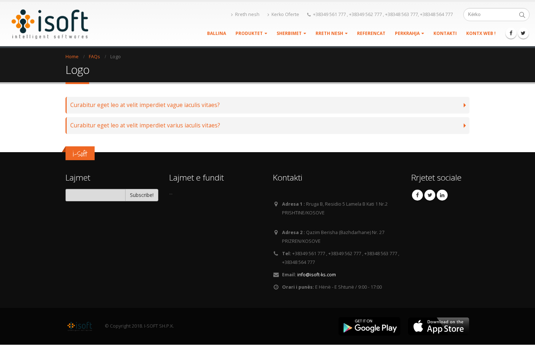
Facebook (417, 195)
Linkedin (442, 195)
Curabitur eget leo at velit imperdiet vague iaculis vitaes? (145, 105)
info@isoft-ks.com (316, 275)
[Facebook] (511, 33)
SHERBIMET (289, 33)
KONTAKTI (445, 33)
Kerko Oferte (285, 14)
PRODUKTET (249, 33)
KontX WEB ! (481, 33)
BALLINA (216, 33)
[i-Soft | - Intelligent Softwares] (50, 24)
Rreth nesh (247, 14)
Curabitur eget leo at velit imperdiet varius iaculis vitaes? (145, 125)
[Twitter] (523, 33)
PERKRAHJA (407, 33)
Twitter (429, 195)
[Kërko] (522, 14)
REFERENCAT (371, 33)
